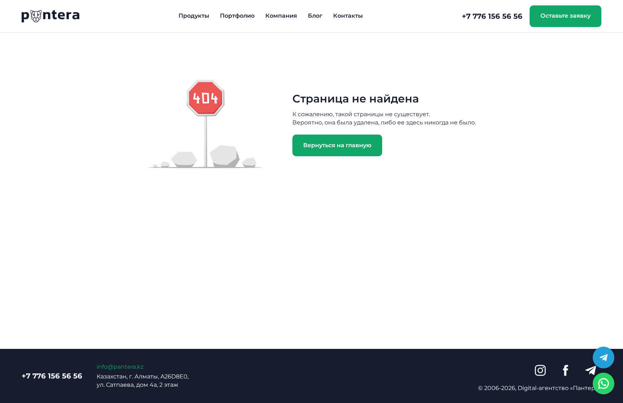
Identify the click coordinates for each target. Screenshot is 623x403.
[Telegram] (590, 370)
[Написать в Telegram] (603, 357)
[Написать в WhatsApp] (603, 383)
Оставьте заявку (565, 15)
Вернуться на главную (337, 145)
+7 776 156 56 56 (492, 16)
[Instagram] (540, 370)
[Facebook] (565, 370)
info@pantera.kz (120, 366)
